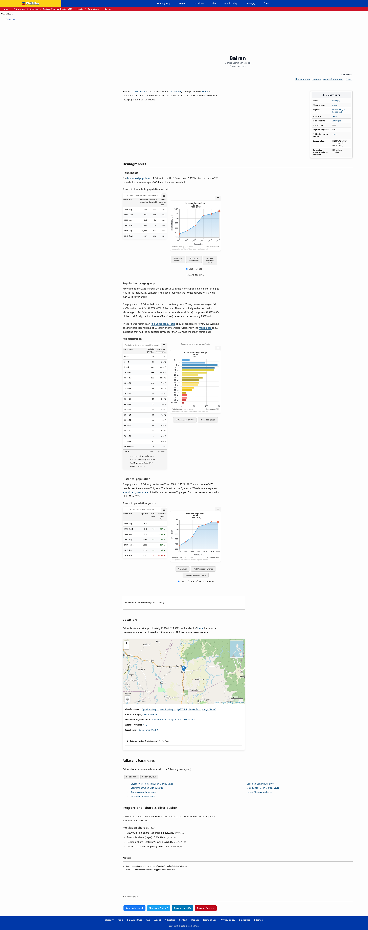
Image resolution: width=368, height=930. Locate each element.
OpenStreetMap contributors (232, 702)
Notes (349, 79)
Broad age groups (208, 420)
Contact (183, 919)
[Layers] (127, 699)
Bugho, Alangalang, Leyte (143, 791)
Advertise (170, 919)
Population (182, 569)
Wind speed (188, 719)
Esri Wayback (150, 714)
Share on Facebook (134, 908)
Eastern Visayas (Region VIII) (57, 9)
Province (199, 3)
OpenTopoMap (166, 709)
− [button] (127, 647)
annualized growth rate (135, 492)
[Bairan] (184, 669)
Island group (163, 3)
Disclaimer (244, 919)
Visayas (34, 9)
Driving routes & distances (143, 741)
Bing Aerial (193, 709)
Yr (144, 725)
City (214, 3)
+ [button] (127, 643)
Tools (120, 919)
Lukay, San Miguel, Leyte (143, 795)
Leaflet (216, 702)
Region (182, 3)
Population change (139, 602)
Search (268, 3)
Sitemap (258, 919)
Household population (178, 259)
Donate (195, 919)
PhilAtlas (32, 3)
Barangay (251, 3)
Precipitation (173, 719)
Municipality (230, 3)
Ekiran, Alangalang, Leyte (259, 791)
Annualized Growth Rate (195, 575)
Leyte (80, 9)
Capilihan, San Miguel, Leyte (260, 783)
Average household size (210, 260)
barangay (336, 100)
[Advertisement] (24, 67)
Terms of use (209, 919)
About (157, 919)
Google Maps (208, 709)
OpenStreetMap (149, 709)
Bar (200, 268)
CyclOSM (181, 709)
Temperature (158, 719)
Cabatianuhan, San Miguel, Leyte (147, 787)
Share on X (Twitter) (158, 908)
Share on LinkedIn (182, 908)
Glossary (109, 919)
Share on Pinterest (205, 908)
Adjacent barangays (333, 79)
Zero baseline (196, 274)
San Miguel (93, 9)
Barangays (9, 19)
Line (191, 268)
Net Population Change (203, 569)
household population (139, 178)
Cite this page (131, 897)
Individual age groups (185, 420)
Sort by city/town (149, 777)
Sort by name (131, 777)
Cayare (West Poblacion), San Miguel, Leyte (152, 783)
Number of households (194, 259)
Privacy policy (228, 919)
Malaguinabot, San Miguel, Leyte (263, 787)
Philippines (19, 9)
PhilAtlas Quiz (134, 919)
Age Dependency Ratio (163, 323)
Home (5, 9)
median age (205, 327)
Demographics (302, 79)
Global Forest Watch (147, 730)
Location (317, 79)
